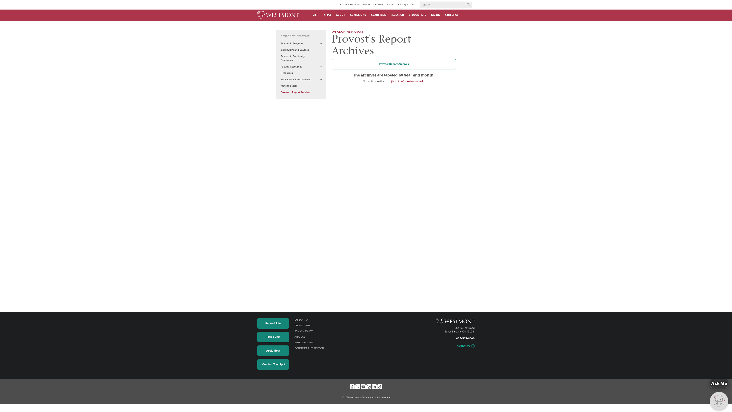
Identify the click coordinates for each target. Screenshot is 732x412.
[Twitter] (357, 386)
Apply (327, 15)
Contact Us (463, 346)
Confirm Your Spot (273, 364)
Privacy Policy (304, 331)
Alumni (391, 4)
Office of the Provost (295, 36)
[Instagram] (368, 386)
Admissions (358, 15)
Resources (287, 73)
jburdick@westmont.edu (408, 81)
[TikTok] (379, 386)
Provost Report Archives (394, 64)
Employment (302, 320)
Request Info (273, 323)
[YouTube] (363, 386)
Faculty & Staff (406, 4)
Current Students (350, 4)
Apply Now (273, 350)
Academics (378, 15)
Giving (435, 15)
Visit (316, 15)
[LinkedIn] (374, 386)
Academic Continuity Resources (293, 58)
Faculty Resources (291, 67)
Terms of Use (303, 326)
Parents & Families (373, 4)
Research (397, 15)
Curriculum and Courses (295, 50)
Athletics (451, 15)
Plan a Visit (273, 337)
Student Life (417, 15)
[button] (321, 43)
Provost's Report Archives (295, 92)
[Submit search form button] (468, 5)
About (340, 15)
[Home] (278, 15)
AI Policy (300, 337)
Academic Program (292, 43)
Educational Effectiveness (295, 79)
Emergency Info (304, 343)
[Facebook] (352, 386)
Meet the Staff (289, 86)
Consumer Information (309, 348)
